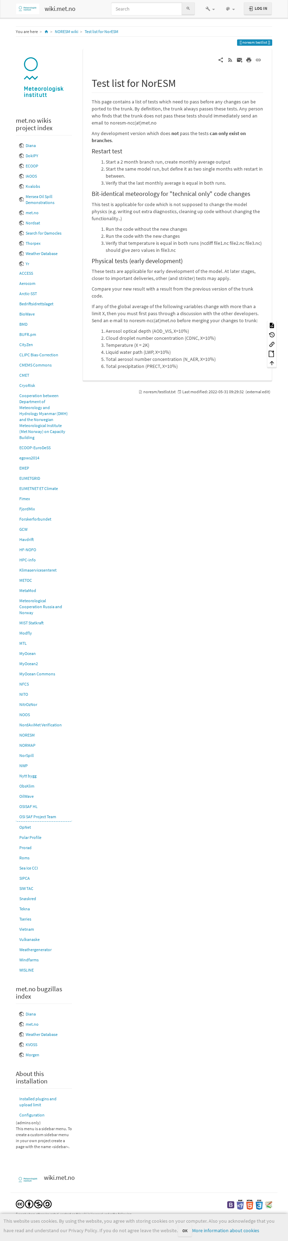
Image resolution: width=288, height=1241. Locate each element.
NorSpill (26, 755)
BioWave (27, 314)
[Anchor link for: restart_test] (125, 150)
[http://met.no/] (44, 78)
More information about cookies (225, 1230)
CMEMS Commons (35, 365)
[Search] (188, 8)
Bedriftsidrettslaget (36, 303)
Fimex (24, 498)
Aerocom (27, 283)
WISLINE (26, 970)
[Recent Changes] (230, 59)
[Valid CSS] (259, 1204)
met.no (32, 212)
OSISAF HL (28, 806)
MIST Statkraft (31, 622)
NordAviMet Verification (40, 724)
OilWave (26, 796)
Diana (31, 145)
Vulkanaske (29, 939)
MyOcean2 (28, 663)
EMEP (24, 468)
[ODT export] (271, 353)
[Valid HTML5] (249, 1204)
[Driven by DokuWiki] (268, 1204)
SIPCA (24, 878)
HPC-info (27, 559)
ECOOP (32, 165)
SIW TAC (26, 888)
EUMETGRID (29, 478)
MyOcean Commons (37, 673)
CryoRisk (27, 385)
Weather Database (42, 253)
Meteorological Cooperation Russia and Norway (40, 606)
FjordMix (27, 508)
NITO (23, 694)
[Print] (249, 59)
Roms (24, 857)
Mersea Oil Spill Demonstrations (40, 199)
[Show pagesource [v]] (271, 325)
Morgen (32, 1054)
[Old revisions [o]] (271, 334)
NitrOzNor (28, 704)
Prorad (25, 847)
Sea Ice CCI (28, 868)
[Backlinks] (271, 343)
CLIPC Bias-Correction (38, 354)
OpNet (25, 827)
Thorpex (33, 243)
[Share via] (221, 59)
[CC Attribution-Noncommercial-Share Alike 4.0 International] (34, 1203)
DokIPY (32, 155)
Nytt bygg (28, 775)
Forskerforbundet (35, 519)
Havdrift (26, 539)
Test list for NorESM (101, 31)
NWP (23, 765)
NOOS (24, 714)
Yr (27, 263)
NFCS (24, 684)
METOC (25, 580)
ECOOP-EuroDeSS (35, 447)
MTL (23, 643)
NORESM (27, 735)
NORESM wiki (66, 31)
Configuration (32, 1115)
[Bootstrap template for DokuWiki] (230, 1204)
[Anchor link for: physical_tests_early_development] (186, 260)
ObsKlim (26, 786)
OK (185, 1230)
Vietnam (26, 929)
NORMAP (27, 745)
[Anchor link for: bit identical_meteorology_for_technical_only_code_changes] (253, 193)
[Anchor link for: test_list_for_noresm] (181, 82)
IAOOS (31, 176)
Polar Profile (30, 837)
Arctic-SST (28, 293)
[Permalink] (258, 59)
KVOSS (31, 1044)
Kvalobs (33, 186)
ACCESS (26, 273)
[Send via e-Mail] (240, 59)
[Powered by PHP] (240, 1204)
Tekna (24, 908)
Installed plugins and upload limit (38, 1101)
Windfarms (29, 959)
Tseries (25, 919)
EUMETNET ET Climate (38, 488)
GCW (23, 529)
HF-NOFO (27, 549)
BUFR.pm (27, 334)
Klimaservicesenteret (38, 570)
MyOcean (27, 653)
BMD (23, 324)
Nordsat (33, 222)
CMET (24, 375)
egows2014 (29, 457)
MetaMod (27, 590)
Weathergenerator (35, 949)
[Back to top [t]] (271, 362)
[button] (210, 9)
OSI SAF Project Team (37, 816)
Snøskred (27, 898)
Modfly (25, 633)
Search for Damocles (43, 233)
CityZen (26, 344)
